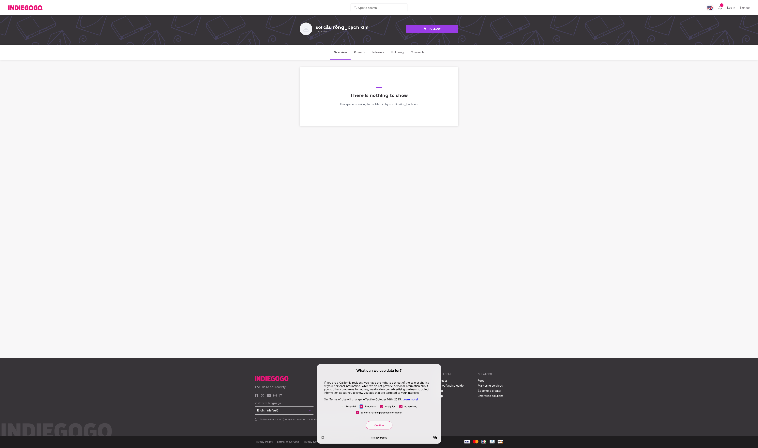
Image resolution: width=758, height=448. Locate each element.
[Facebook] (256, 396)
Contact (442, 380)
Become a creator (489, 390)
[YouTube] (269, 396)
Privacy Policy (264, 441)
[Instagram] (275, 396)
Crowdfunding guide (450, 385)
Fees (481, 380)
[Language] (710, 8)
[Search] (355, 7)
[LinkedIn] (280, 396)
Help (440, 395)
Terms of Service (288, 441)
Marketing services (490, 385)
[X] (263, 396)
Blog (440, 390)
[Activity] (720, 7)
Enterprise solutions (490, 395)
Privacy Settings (313, 441)
